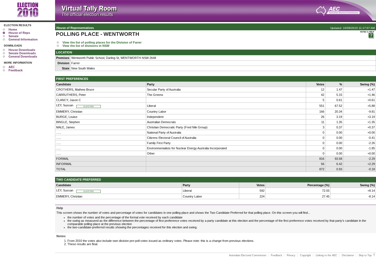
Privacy (291, 255)
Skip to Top (365, 255)
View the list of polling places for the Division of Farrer (101, 42)
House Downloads (22, 50)
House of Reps (19, 32)
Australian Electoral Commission (247, 255)
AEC (12, 67)
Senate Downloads (22, 53)
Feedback (16, 70)
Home (13, 29)
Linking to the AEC (326, 255)
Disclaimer (348, 255)
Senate (13, 36)
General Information (23, 39)
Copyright (305, 255)
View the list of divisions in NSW (85, 45)
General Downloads (23, 56)
